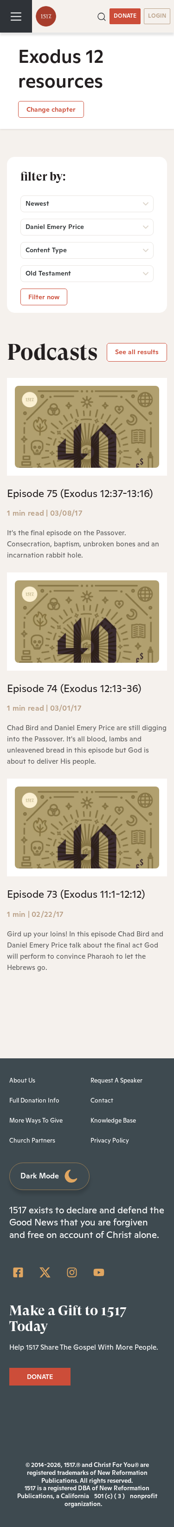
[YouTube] (99, 1272)
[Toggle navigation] (16, 16)
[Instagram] (72, 1272)
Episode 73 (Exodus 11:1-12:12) (76, 894)
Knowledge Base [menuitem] (113, 1120)
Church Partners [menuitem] (32, 1140)
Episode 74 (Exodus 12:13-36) (74, 688)
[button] (101, 16)
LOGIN (157, 16)
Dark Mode (39, 1176)
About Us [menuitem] (22, 1080)
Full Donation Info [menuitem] (34, 1100)
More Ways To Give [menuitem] (36, 1120)
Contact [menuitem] (101, 1100)
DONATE (125, 16)
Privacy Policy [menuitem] (109, 1140)
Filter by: (43, 176)
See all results (137, 352)
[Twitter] (45, 1272)
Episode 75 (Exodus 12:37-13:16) (80, 493)
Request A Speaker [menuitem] (116, 1080)
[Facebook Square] (18, 1272)
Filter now (43, 297)
